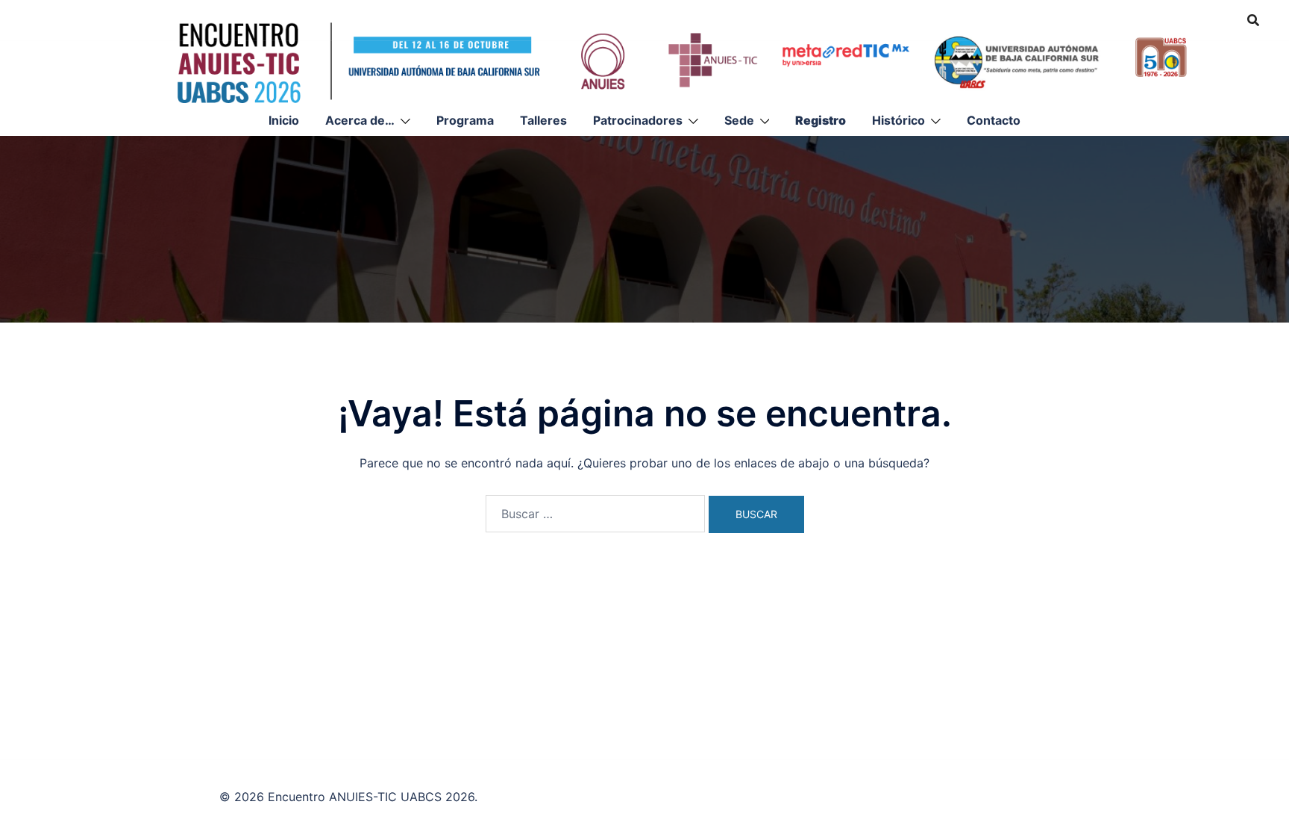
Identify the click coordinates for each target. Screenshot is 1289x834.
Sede (739, 120)
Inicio (284, 120)
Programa (465, 120)
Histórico (898, 120)
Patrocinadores (638, 120)
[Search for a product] (1253, 20)
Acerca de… (360, 120)
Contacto (993, 120)
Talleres (543, 120)
